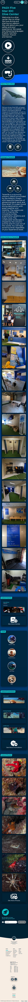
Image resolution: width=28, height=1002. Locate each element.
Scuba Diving (8, 952)
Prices (14, 953)
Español (13, 996)
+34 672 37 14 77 (12, 963)
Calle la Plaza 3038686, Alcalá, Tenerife (14, 962)
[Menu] (25, 2)
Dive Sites (15, 950)
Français (14, 997)
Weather (14, 952)
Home (7, 950)
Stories (20, 951)
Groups (14, 956)
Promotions (15, 954)
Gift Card (14, 955)
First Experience (9, 951)
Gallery (20, 952)
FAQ (19, 950)
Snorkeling (8, 953)
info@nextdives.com (13, 964)
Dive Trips (20, 953)
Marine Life (15, 951)
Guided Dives (8, 955)
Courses (7, 954)
